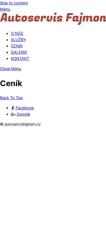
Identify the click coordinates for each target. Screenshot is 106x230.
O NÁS (17, 33)
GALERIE (19, 52)
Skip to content (14, 3)
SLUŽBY (18, 39)
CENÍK (17, 46)
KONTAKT (20, 58)
